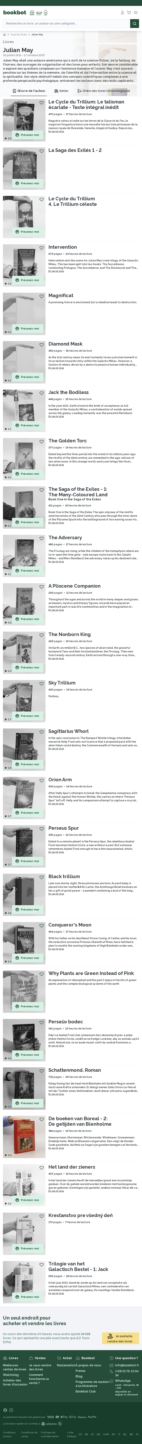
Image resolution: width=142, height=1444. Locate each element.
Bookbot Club (86, 1391)
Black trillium (64, 876)
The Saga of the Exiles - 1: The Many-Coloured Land (78, 491)
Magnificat (60, 295)
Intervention (62, 247)
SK (86, 1434)
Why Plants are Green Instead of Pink (91, 973)
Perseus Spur (63, 828)
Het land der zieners (71, 1167)
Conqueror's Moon (69, 925)
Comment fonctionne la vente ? (39, 1379)
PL (137, 1434)
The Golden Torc (67, 440)
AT (92, 1434)
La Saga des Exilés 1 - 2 (75, 150)
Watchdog (11, 1375)
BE (131, 1434)
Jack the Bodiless (68, 392)
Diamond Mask (65, 344)
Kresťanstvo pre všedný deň (80, 1215)
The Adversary (65, 537)
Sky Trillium (61, 683)
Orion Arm (60, 779)
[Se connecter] (122, 12)
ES (113, 1434)
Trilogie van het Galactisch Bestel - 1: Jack (78, 1266)
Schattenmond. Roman (74, 1070)
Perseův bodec (65, 1021)
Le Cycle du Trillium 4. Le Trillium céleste (72, 201)
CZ (80, 1434)
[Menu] (135, 12)
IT (119, 1434)
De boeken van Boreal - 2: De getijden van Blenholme (79, 1121)
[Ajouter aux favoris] (41, 102)
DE (98, 1434)
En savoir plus (56, 131)
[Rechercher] (134, 23)
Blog (79, 1376)
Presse (80, 1371)
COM (106, 1434)
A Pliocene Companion (74, 586)
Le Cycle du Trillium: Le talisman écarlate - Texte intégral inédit (86, 104)
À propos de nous (88, 1365)
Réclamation (66, 1365)
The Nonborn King (69, 634)
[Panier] (129, 12)
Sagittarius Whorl (68, 731)
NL (125, 1434)
